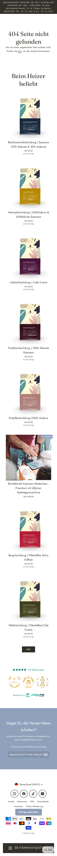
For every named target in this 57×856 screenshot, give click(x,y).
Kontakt (11, 801)
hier (19, 51)
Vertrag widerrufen (28, 812)
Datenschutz (22, 801)
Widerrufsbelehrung (34, 806)
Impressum (18, 806)
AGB (32, 801)
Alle (28, 649)
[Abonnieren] (46, 754)
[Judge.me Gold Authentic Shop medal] (15, 682)
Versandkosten (43, 801)
